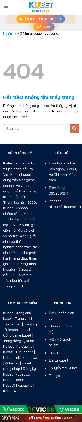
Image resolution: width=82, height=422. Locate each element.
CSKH (53, 352)
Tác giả (54, 375)
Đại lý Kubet (58, 360)
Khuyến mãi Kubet (63, 368)
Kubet (8, 163)
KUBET (8, 33)
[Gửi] (74, 128)
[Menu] (6, 7)
